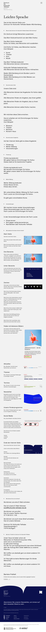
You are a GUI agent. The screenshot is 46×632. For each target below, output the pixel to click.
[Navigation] (41, 3)
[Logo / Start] (8, 6)
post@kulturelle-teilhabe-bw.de (15, 508)
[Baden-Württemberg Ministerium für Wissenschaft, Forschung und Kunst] (11, 628)
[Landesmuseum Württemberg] (24, 628)
